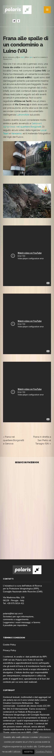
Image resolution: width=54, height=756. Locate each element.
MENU (47, 9)
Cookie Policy (9, 644)
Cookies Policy (44, 751)
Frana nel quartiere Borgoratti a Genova (13, 440)
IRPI (31, 57)
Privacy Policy (9, 650)
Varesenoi (16, 133)
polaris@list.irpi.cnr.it (12, 613)
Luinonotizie (22, 114)
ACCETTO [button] (28, 752)
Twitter (14, 20)
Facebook (18, 20)
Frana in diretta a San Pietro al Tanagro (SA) (42, 440)
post (22, 57)
